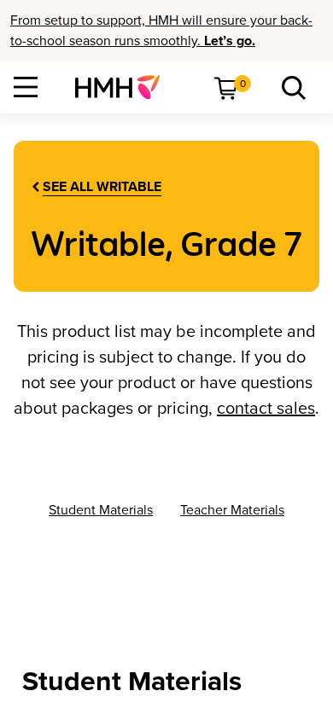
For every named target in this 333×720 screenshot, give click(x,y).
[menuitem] (124, 87)
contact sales (266, 408)
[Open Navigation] (26, 87)
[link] (124, 87)
